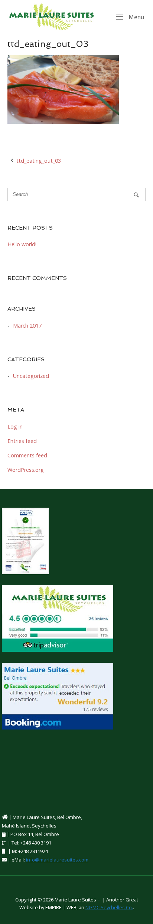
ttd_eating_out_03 (38, 160)
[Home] (51, 16)
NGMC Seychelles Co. (109, 907)
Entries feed (22, 440)
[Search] (136, 195)
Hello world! (21, 244)
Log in (15, 426)
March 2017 (27, 325)
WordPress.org (25, 469)
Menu (135, 17)
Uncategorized (31, 375)
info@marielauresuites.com (57, 859)
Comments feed (27, 455)
